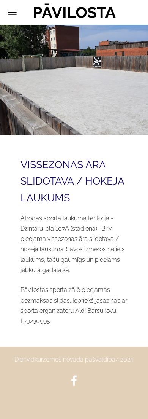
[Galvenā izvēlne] (12, 12)
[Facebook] (74, 380)
